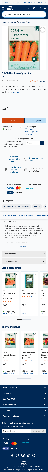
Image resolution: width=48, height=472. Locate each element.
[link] (38, 81)
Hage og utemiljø (9, 22)
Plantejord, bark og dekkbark (16, 206)
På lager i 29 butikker (27, 373)
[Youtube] (23, 455)
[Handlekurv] (44, 8)
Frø (28, 22)
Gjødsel (37, 206)
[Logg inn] (27, 8)
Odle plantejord (29, 293)
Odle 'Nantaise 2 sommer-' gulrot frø (29, 355)
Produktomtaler (26, 215)
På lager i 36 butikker (8, 314)
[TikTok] (28, 455)
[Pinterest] (34, 455)
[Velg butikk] (34, 8)
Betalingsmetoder (14, 184)
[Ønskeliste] (39, 8)
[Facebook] (12, 455)
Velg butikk (30, 129)
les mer (16, 92)
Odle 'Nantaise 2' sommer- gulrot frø (9, 295)
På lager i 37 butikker (27, 314)
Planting (21, 22)
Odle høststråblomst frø (10, 355)
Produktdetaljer (10, 215)
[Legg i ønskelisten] (43, 30)
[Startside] (15, 8)
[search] (4, 14)
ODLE (4, 76)
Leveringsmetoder (34, 184)
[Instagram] (17, 455)
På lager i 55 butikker (8, 373)
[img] (10, 301)
